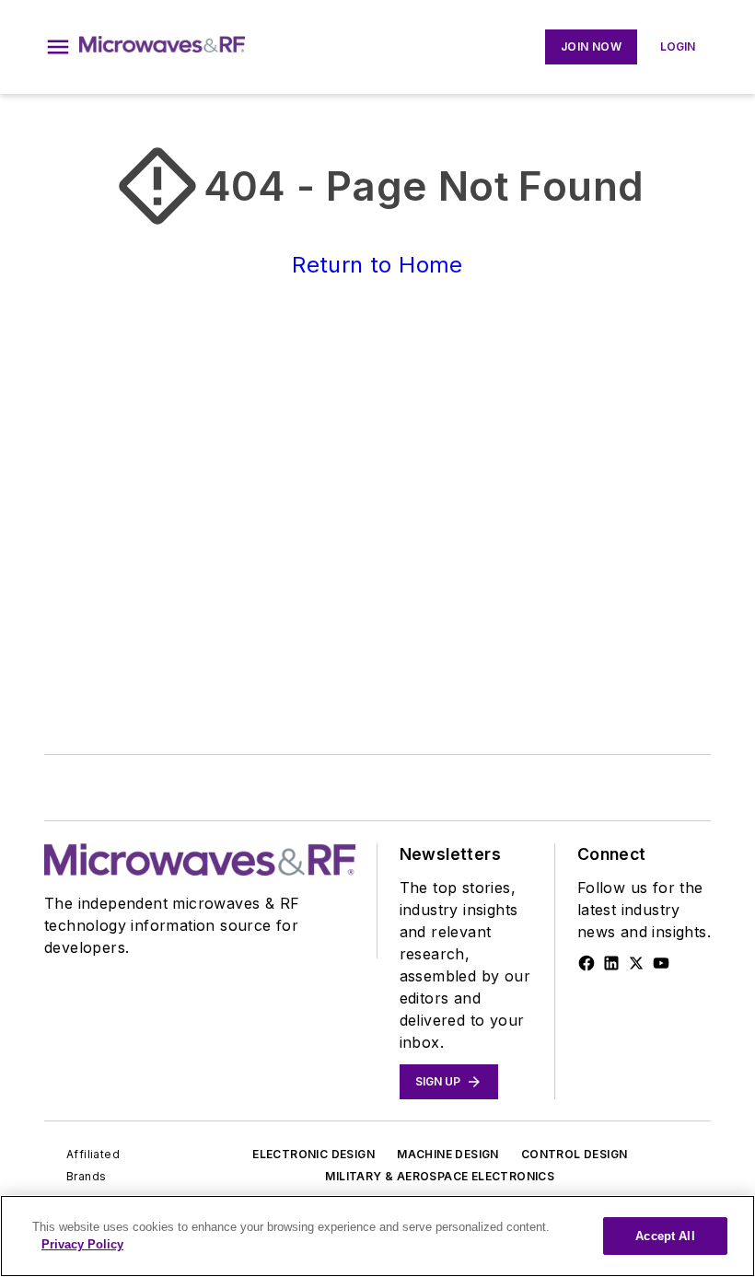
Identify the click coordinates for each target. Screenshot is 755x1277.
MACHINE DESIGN (448, 1154)
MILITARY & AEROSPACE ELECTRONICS (439, 1176)
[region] (377, 1236)
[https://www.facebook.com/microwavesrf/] (586, 963)
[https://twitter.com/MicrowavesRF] (636, 963)
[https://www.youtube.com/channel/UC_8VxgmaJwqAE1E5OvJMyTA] (661, 963)
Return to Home (377, 264)
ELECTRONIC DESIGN (313, 1154)
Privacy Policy (82, 1244)
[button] (58, 47)
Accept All (664, 1236)
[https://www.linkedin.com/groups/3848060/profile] (611, 963)
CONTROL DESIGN (574, 1154)
